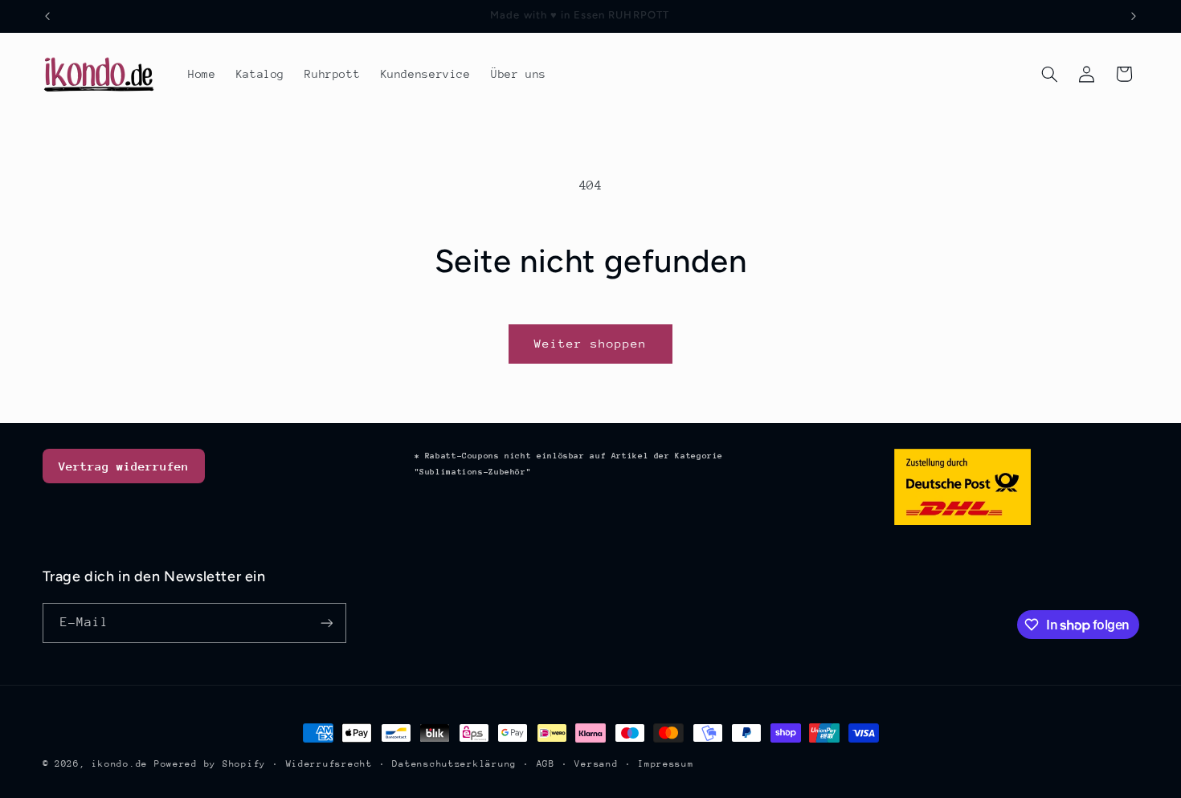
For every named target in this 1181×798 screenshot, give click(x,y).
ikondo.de (120, 764)
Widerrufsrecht (329, 764)
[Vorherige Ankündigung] (47, 16)
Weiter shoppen (591, 343)
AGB (546, 764)
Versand (596, 764)
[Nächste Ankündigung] (1133, 16)
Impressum (666, 764)
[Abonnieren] (326, 622)
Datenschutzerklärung (454, 764)
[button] (1049, 73)
